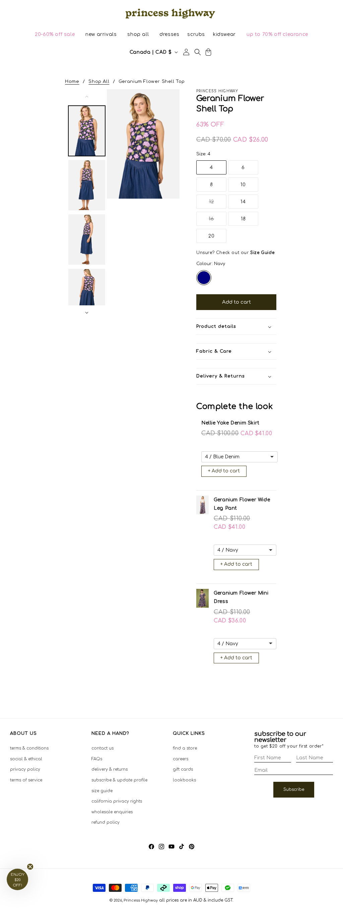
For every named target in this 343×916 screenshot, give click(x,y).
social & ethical (26, 759)
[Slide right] (86, 313)
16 (217, 221)
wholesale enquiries (112, 812)
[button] (54, 34)
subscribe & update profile (119, 780)
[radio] (203, 277)
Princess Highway (141, 900)
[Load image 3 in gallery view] (86, 239)
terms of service (26, 780)
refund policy (105, 822)
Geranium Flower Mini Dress (241, 597)
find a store (185, 748)
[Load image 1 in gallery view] (86, 131)
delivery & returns (109, 769)
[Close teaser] (30, 866)
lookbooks (184, 780)
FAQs (96, 759)
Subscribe (293, 789)
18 (243, 218)
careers (180, 759)
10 (243, 184)
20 (211, 236)
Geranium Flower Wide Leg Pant (242, 504)
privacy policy (25, 769)
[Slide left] (86, 97)
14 (243, 201)
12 (217, 204)
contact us (102, 748)
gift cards (183, 769)
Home (72, 81)
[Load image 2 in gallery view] (86, 185)
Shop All (98, 81)
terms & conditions (29, 748)
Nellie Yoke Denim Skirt (230, 422)
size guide (102, 790)
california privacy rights (116, 801)
